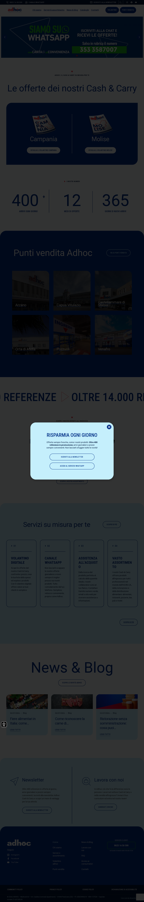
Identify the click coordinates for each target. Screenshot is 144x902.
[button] (109, 427)
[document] (72, 451)
